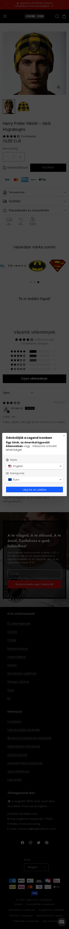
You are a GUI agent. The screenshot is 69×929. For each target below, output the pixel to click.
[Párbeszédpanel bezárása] (64, 436)
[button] (34, 466)
